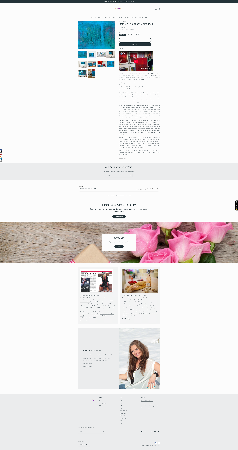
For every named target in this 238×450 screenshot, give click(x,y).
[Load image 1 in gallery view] (82, 54)
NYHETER (122, 420)
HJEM (121, 401)
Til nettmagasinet (119, 216)
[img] (122, 158)
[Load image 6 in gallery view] (92, 64)
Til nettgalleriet (84, 321)
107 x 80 (122, 34)
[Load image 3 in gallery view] (101, 54)
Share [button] (121, 48)
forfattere (99, 356)
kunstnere (106, 356)
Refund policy (102, 406)
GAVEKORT (122, 415)
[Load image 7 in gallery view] (101, 64)
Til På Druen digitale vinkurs (129, 319)
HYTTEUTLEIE (123, 418)
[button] (79, 8)
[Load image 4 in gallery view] (110, 54)
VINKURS (122, 406)
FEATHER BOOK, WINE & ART (149, 445)
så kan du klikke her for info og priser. (132, 102)
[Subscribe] (130, 175)
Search (100, 401)
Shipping (125, 29)
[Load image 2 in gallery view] (92, 54)
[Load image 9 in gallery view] (82, 73)
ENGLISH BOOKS (123, 410)
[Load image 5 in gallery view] (82, 64)
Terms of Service (103, 403)
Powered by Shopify (157, 445)
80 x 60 (130, 34)
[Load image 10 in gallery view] (92, 73)
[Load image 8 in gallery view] (110, 64)
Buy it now (135, 44)
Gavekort (119, 246)
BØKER (121, 408)
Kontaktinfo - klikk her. (147, 401)
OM (121, 403)
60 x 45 (137, 34)
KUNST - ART (123, 413)
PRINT (121, 423)
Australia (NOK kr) (83, 444)
